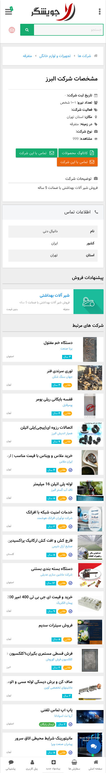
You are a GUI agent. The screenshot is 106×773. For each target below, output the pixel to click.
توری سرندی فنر (59, 371)
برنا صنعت (66, 348)
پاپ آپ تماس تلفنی (56, 710)
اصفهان (10, 356)
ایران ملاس (65, 461)
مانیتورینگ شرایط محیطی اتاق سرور (43, 738)
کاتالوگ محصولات (75, 153)
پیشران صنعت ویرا (61, 744)
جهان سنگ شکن (62, 376)
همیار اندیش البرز (62, 433)
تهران (8, 385)
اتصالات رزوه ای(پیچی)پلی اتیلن (46, 427)
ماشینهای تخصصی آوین (58, 687)
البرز (8, 667)
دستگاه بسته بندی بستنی (51, 569)
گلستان (10, 554)
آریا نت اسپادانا (63, 716)
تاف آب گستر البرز (61, 489)
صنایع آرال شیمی (62, 546)
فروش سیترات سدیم (55, 625)
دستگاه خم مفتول (58, 343)
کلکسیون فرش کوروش (59, 659)
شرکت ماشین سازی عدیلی (56, 574)
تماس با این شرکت (33, 153)
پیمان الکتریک (64, 603)
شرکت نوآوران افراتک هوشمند (54, 518)
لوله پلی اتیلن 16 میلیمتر (52, 484)
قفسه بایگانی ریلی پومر (54, 399)
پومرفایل (67, 405)
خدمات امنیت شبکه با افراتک (49, 512)
